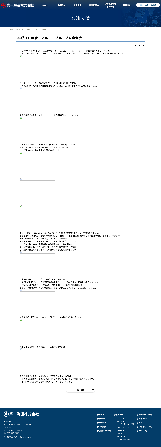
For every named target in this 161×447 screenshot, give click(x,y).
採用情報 (127, 5)
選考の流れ (121, 436)
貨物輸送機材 (110, 5)
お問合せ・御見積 (150, 5)
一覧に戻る (80, 389)
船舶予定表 (143, 418)
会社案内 (61, 5)
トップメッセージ (124, 418)
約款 (140, 422)
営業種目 (77, 5)
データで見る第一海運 (125, 424)
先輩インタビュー (124, 427)
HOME (45, 5)
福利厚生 (120, 430)
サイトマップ (144, 430)
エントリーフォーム (124, 440)
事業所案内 (94, 5)
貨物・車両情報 (105, 430)
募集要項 (120, 433)
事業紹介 (120, 421)
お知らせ (17, 29)
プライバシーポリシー (147, 426)
